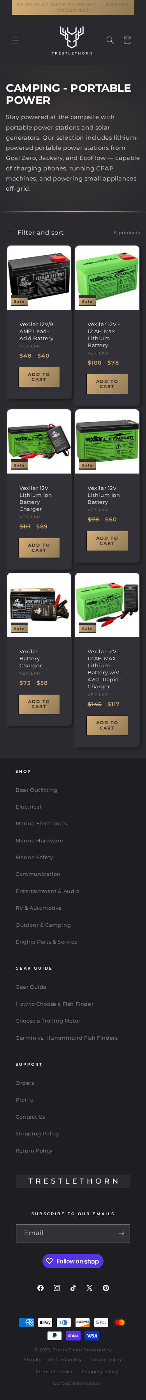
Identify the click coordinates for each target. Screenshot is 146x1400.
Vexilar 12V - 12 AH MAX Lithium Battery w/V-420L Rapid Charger (104, 668)
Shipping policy (100, 1371)
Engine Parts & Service (46, 942)
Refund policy (65, 1359)
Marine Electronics (41, 823)
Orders (25, 1083)
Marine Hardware (39, 840)
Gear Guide (31, 987)
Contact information (76, 1383)
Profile (24, 1099)
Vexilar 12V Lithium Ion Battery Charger (35, 498)
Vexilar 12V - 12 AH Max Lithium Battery (104, 335)
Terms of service (54, 1371)
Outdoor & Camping (43, 925)
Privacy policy (106, 1359)
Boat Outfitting (37, 790)
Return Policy (34, 1150)
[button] (15, 40)
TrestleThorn (67, 1350)
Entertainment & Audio (48, 891)
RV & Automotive (39, 908)
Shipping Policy (37, 1133)
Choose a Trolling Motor (48, 1021)
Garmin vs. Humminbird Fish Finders (67, 1038)
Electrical (29, 807)
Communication (38, 874)
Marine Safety (34, 857)
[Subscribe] (121, 1233)
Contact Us (30, 1117)
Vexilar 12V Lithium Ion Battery (104, 494)
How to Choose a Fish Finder (54, 1004)
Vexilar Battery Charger (30, 658)
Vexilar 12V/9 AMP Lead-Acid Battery (36, 331)
